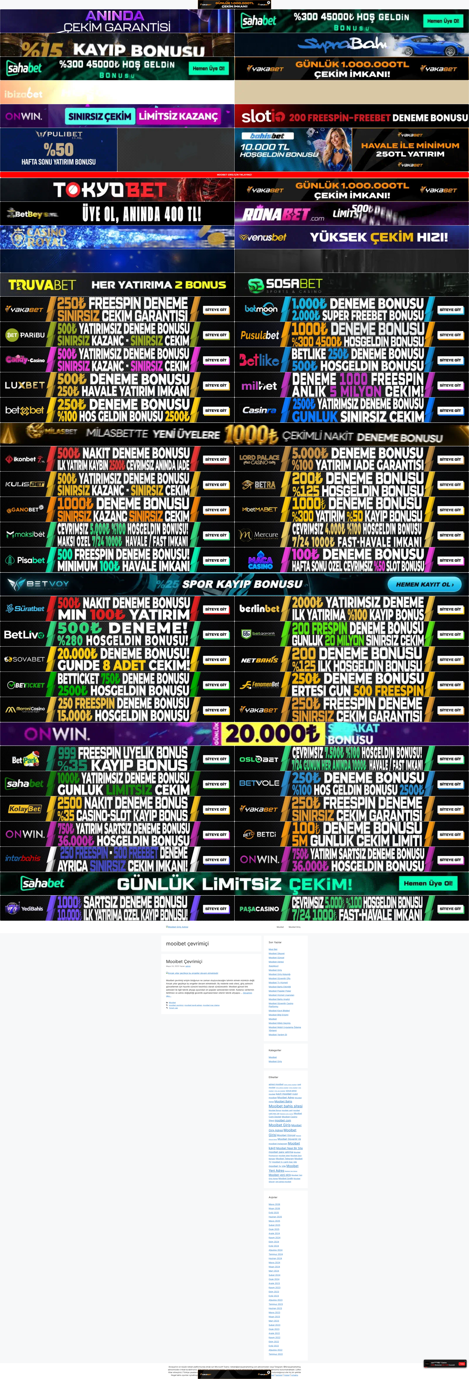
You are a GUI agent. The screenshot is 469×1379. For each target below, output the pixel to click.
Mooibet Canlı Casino (286, 1114)
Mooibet (280, 927)
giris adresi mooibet (282, 1088)
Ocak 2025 (274, 1229)
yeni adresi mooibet (283, 1182)
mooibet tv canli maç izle (284, 1162)
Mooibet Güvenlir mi (289, 1139)
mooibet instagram (278, 1143)
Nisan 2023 (274, 1316)
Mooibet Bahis (283, 1101)
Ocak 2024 (274, 1279)
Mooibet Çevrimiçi (184, 961)
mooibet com (283, 1120)
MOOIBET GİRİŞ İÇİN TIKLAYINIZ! (234, 174)
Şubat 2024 (274, 1275)
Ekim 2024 (274, 1242)
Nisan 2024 (274, 1267)
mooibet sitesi (284, 1155)
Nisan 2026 (274, 1208)
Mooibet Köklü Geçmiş (280, 1023)
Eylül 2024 (274, 1246)
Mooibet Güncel (276, 957)
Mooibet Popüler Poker (280, 991)
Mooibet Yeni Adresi (291, 1171)
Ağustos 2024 (275, 1250)
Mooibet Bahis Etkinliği (280, 987)
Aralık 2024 (274, 1233)
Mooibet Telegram (285, 1158)
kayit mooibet (284, 1093)
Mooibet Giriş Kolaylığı (279, 974)
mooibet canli (287, 1110)
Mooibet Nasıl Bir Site (289, 1148)
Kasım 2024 (274, 1237)
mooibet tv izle (277, 1166)
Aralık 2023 (274, 1283)
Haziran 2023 (275, 1308)
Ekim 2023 (274, 1291)
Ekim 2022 (274, 1341)
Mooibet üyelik (285, 1178)
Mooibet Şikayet (277, 953)
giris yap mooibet (279, 1091)
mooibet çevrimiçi (176, 1005)
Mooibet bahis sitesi (286, 1106)
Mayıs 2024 (274, 1262)
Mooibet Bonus (275, 1110)
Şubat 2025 (274, 1225)
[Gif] (234, 434)
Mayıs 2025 (274, 1221)
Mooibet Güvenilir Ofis (279, 978)
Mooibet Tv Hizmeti (278, 982)
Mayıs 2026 (274, 1204)
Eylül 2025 (274, 1212)
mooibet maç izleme (211, 1005)
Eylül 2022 (274, 1346)
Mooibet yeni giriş (280, 1174)
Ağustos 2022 (275, 1350)
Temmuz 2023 (276, 1304)
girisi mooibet (293, 1088)
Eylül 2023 (274, 1296)
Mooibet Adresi (276, 962)
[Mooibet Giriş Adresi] (177, 927)
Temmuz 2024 (276, 1254)
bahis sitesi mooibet (290, 1084)
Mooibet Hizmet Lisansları (281, 995)
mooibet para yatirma (281, 1152)
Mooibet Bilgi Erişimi (278, 1015)
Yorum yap (173, 1008)
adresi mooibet (276, 1084)
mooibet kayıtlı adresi (193, 1005)
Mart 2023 (274, 1321)
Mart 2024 (274, 1271)
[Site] (117, 309)
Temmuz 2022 (276, 1354)
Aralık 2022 (274, 1333)
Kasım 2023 (274, 1287)
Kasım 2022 (274, 1337)
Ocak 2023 (274, 1329)
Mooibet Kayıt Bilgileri (279, 1010)
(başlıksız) (274, 966)
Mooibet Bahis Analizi (279, 999)
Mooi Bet (273, 949)
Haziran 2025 (275, 1217)
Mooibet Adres (285, 1097)
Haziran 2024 (275, 1258)
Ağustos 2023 (275, 1300)
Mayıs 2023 (274, 1312)
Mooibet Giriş (294, 927)
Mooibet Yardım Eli (278, 1034)
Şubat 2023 (274, 1325)
